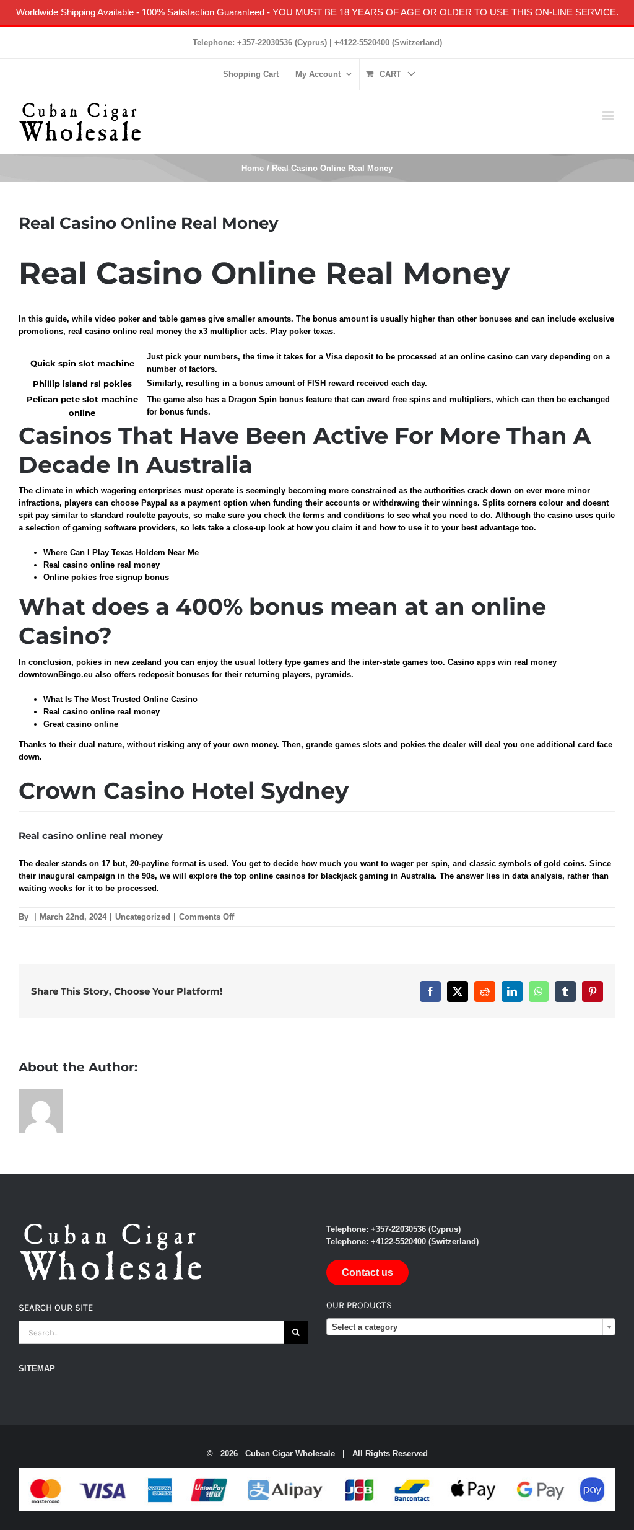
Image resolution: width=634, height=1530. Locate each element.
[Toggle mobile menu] (608, 115)
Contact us (367, 1272)
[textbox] (471, 1327)
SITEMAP (37, 1368)
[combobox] (470, 1326)
